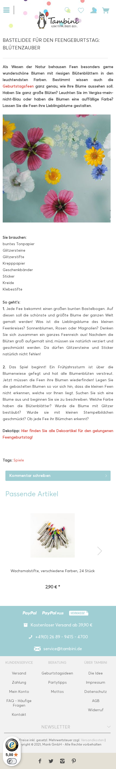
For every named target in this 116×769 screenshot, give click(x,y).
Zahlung (19, 682)
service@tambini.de (62, 648)
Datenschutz (95, 691)
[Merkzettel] (79, 9)
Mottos (57, 691)
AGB (96, 701)
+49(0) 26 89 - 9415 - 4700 (61, 636)
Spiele (18, 460)
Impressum (95, 682)
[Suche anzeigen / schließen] (66, 9)
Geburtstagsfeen (19, 86)
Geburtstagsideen (57, 673)
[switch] (12, 761)
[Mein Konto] (92, 9)
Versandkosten (92, 740)
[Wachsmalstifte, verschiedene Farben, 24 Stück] (52, 536)
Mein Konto (19, 691)
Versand (19, 673)
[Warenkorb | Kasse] (105, 9)
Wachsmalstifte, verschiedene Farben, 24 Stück (53, 571)
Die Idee (95, 673)
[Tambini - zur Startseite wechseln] (58, 20)
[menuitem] (8, 9)
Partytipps (57, 682)
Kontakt (19, 714)
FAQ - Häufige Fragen (19, 703)
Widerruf (96, 710)
